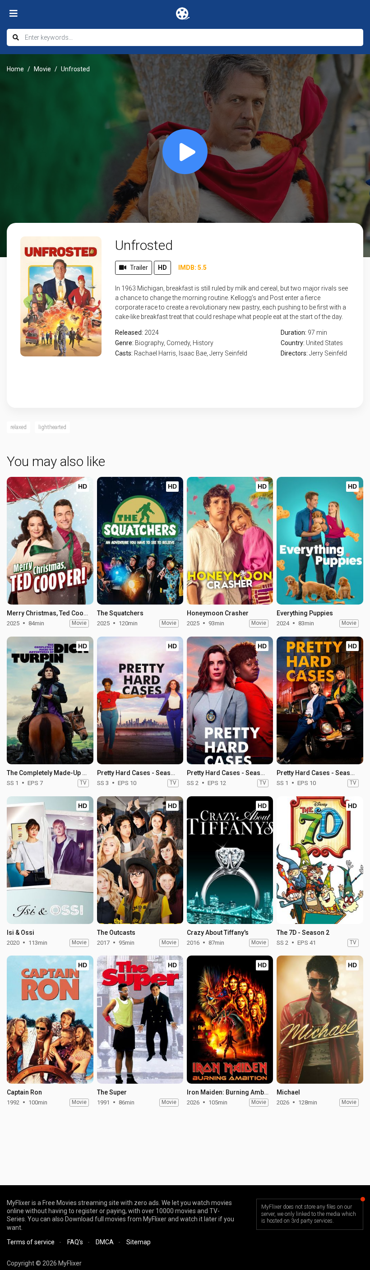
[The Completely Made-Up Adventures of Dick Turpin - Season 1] (50, 700)
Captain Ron (24, 1092)
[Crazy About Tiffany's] (230, 860)
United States (324, 342)
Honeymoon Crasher (218, 613)
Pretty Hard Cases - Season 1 (320, 772)
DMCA (105, 1242)
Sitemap (138, 1242)
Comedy (178, 342)
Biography (149, 342)
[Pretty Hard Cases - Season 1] (320, 700)
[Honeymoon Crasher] (230, 541)
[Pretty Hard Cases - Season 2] (230, 700)
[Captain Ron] (50, 1019)
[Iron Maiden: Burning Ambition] (230, 1019)
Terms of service (31, 1242)
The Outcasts (116, 932)
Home (15, 69)
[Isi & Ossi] (50, 860)
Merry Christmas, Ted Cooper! (51, 613)
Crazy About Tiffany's (218, 932)
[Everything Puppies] (320, 541)
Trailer (139, 267)
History (203, 342)
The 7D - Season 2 (303, 932)
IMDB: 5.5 (192, 267)
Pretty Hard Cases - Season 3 (140, 772)
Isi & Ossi (20, 932)
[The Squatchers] (140, 541)
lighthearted (52, 427)
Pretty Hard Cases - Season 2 (230, 772)
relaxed (18, 427)
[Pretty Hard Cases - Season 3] (140, 700)
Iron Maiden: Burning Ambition (232, 1092)
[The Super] (140, 1019)
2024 (151, 332)
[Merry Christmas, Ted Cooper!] (50, 541)
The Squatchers (120, 613)
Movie (42, 69)
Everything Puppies (305, 613)
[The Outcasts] (140, 860)
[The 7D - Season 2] (320, 860)
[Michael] (320, 1019)
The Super (112, 1092)
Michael (288, 1092)
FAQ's (75, 1242)
